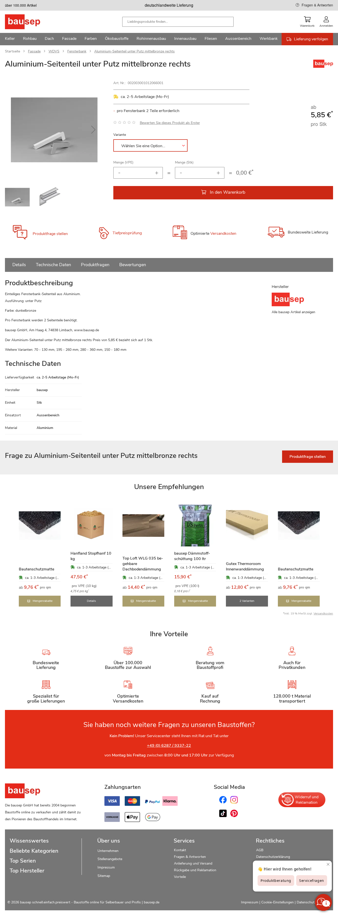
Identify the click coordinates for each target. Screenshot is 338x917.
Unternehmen (108, 850)
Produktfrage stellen (50, 233)
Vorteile (180, 876)
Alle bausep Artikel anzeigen (293, 312)
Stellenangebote (109, 859)
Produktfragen (95, 265)
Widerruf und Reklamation (306, 799)
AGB (259, 850)
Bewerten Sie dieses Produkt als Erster (170, 122)
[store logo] (30, 21)
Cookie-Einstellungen (277, 902)
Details (19, 265)
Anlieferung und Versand (193, 863)
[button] (93, 130)
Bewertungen (132, 265)
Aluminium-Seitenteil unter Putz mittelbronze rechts (134, 51)
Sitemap (103, 875)
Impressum (106, 867)
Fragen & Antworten (317, 4)
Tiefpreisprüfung (127, 233)
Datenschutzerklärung (273, 856)
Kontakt (180, 850)
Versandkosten (223, 233)
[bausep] (323, 66)
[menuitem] (10, 39)
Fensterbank (76, 51)
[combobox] (178, 22)
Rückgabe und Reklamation (195, 870)
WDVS (53, 51)
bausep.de (151, 902)
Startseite (12, 51)
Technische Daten (53, 265)
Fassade (34, 51)
